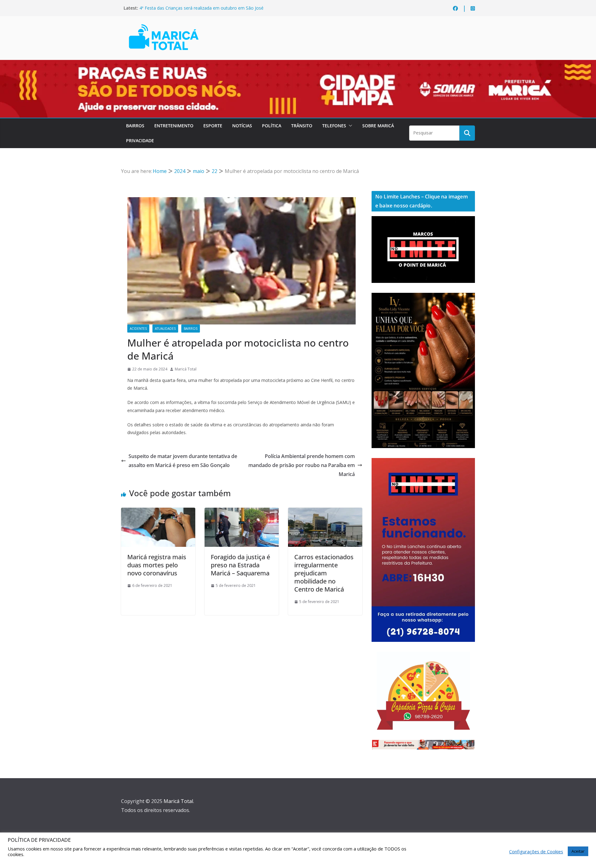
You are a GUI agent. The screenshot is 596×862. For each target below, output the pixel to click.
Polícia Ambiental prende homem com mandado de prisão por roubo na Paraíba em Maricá (301, 465)
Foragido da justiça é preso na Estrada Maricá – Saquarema (240, 565)
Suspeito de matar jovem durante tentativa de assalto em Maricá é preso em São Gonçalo (183, 461)
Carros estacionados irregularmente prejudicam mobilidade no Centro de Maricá (324, 573)
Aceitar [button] (578, 851)
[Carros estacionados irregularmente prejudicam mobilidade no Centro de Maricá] (325, 512)
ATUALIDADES (165, 328)
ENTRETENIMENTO (173, 126)
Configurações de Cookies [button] (536, 851)
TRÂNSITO (301, 126)
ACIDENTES (138, 328)
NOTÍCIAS (242, 126)
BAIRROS (135, 126)
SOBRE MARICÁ (378, 126)
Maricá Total (185, 369)
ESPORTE (212, 126)
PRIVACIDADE (140, 140)
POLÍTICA (271, 126)
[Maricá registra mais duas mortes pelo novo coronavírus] (158, 512)
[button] (349, 125)
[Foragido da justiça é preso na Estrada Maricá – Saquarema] (242, 512)
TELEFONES (334, 126)
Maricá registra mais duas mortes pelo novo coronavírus (156, 565)
